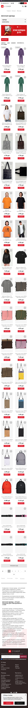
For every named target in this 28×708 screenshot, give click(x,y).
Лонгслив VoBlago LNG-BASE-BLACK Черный (7, 268)
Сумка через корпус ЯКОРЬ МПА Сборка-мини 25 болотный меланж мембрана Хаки (7, 383)
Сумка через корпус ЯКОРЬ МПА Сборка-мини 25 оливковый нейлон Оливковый (21, 325)
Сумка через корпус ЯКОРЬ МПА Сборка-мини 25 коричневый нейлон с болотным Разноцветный (7, 354)
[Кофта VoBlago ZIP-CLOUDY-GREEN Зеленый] (21, 84)
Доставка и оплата (5, 675)
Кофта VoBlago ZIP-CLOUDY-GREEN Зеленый (21, 95)
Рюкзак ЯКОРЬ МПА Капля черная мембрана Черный (21, 497)
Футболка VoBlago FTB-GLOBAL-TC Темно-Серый (21, 268)
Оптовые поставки (5, 668)
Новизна (3, 43)
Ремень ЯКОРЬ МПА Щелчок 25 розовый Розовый (21, 526)
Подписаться (23, 656)
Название (13, 43)
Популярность (20, 43)
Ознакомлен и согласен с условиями (14, 659)
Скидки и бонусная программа (5, 688)
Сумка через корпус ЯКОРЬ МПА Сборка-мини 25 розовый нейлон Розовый (7, 325)
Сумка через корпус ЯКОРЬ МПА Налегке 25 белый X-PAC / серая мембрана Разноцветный (7, 469)
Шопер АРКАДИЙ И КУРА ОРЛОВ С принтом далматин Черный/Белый (7, 152)
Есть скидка (4, 44)
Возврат (3, 676)
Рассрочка (3, 669)
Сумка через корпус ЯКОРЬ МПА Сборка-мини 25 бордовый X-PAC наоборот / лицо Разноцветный (21, 354)
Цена (8, 43)
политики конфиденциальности (20, 659)
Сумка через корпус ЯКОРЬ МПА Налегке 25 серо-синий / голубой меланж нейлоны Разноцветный (21, 411)
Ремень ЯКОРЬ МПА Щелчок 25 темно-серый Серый (7, 526)
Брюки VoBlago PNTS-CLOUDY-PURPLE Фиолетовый (7, 66)
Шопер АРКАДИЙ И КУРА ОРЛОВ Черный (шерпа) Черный (21, 182)
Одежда (3, 578)
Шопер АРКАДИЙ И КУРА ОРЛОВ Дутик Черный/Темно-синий (7, 182)
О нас (2, 666)
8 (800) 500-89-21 (5, 3)
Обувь (16, 578)
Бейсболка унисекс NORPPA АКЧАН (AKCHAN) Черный (21, 239)
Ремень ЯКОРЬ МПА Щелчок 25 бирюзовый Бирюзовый (21, 555)
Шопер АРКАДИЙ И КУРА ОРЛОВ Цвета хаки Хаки (21, 124)
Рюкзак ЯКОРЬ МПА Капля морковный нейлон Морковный (7, 497)
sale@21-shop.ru (19, 681)
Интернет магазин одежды (8, 633)
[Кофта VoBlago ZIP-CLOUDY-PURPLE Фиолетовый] (21, 55)
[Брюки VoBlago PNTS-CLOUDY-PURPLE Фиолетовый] (7, 55)
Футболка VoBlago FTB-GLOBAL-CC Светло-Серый (7, 297)
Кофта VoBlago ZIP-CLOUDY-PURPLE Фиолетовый (21, 66)
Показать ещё (14, 565)
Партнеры (17, 668)
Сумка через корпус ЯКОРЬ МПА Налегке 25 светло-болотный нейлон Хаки (7, 411)
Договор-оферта (5, 685)
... (21, 571)
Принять (8, 703)
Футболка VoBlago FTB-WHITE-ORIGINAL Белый (7, 124)
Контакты (3, 678)
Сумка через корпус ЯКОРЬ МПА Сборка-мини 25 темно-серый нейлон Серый (21, 297)
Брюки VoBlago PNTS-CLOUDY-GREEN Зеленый (7, 95)
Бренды (17, 666)
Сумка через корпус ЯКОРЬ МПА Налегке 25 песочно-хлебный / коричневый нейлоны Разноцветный (7, 440)
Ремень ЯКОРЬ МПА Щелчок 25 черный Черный (7, 555)
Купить (7, 72)
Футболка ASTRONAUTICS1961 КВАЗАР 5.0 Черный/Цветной (21, 211)
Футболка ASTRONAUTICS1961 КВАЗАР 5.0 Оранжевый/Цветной (7, 211)
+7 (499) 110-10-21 (19, 678)
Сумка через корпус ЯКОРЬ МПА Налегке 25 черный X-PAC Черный (21, 440)
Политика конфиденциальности (6, 683)
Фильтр (5, 39)
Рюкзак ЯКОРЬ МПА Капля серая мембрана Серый (21, 469)
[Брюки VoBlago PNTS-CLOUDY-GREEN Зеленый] (7, 84)
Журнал (17, 664)
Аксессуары (10, 578)
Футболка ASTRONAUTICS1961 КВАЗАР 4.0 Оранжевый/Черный (7, 239)
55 (25, 571)
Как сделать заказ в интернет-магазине (5, 680)
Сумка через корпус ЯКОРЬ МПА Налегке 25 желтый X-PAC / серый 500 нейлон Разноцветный (21, 383)
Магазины (3, 664)
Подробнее (19, 703)
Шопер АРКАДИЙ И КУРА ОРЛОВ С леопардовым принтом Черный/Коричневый (21, 152)
